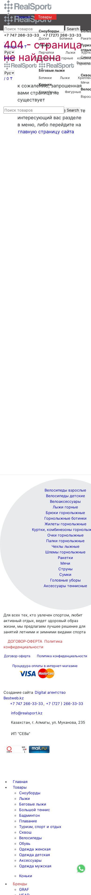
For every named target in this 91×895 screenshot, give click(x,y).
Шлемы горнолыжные (65, 552)
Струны (65, 569)
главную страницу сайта (46, 131)
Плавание (28, 821)
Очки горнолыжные (65, 535)
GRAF (24, 889)
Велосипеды (30, 837)
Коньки (25, 875)
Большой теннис (34, 809)
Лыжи (24, 798)
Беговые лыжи (32, 804)
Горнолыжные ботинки (65, 518)
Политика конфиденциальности (33, 644)
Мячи (65, 563)
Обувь (24, 843)
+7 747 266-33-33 (26, 703)
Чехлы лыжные (65, 546)
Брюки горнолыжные (65, 512)
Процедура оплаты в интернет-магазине (44, 666)
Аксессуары (30, 860)
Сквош (25, 832)
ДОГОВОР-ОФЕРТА (25, 641)
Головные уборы (65, 580)
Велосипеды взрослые (65, 490)
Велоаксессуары (65, 501)
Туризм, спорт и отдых (40, 826)
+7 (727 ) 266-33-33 (64, 703)
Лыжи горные (65, 507)
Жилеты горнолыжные (65, 524)
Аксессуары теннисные (65, 585)
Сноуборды (29, 793)
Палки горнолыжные (65, 540)
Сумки (65, 574)
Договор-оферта (17, 656)
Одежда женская (35, 849)
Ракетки (65, 557)
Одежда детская (34, 854)
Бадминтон (29, 815)
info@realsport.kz (26, 713)
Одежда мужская (35, 866)
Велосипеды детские (65, 495)
